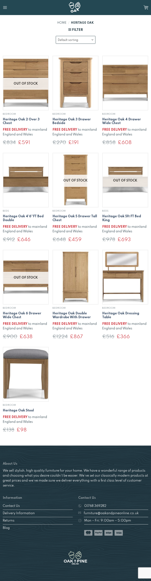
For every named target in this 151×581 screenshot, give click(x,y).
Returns (8, 520)
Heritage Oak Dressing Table (120, 315)
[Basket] (145, 7)
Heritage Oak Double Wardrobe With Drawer (71, 315)
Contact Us (11, 506)
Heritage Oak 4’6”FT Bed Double (23, 218)
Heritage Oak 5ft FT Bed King (121, 218)
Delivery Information (19, 513)
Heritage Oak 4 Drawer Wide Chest (121, 121)
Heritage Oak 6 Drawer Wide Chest (22, 315)
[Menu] (5, 7)
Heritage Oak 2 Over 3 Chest (21, 121)
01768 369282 (95, 506)
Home (61, 22)
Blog (6, 528)
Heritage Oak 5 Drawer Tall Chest (74, 218)
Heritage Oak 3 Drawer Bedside (71, 121)
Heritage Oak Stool (18, 410)
